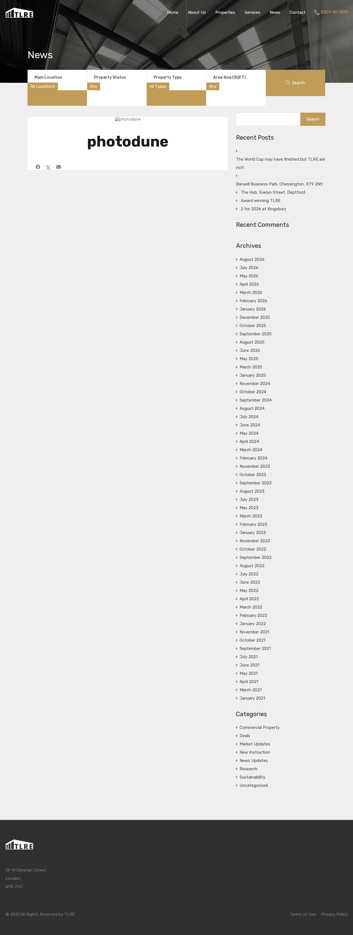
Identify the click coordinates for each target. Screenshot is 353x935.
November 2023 (255, 466)
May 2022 (249, 590)
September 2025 (256, 333)
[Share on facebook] (38, 167)
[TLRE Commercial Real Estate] (19, 15)
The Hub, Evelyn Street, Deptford (273, 192)
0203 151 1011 (334, 12)
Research (248, 768)
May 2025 (249, 358)
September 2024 (256, 400)
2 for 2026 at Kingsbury (263, 208)
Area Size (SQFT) (229, 77)
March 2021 (250, 689)
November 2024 (255, 383)
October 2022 (253, 549)
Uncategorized (254, 785)
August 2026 (252, 259)
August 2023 (252, 491)
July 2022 (249, 574)
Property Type (167, 77)
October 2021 (252, 640)
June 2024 (250, 425)
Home (172, 12)
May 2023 (249, 507)
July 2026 (249, 267)
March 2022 (251, 607)
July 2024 (249, 416)
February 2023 (253, 524)
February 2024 (253, 458)
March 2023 (251, 516)
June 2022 (250, 582)
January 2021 (252, 698)
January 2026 (253, 309)
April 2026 (249, 284)
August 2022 (252, 565)
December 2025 (255, 317)
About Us (197, 12)
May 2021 (249, 673)
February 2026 (253, 300)
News (275, 12)
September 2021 (255, 648)
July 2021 (249, 656)
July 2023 (249, 499)
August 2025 (252, 342)
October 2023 (253, 474)
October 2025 (253, 325)
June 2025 (250, 350)
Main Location (48, 77)
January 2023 (253, 532)
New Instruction (255, 752)
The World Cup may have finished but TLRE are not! (280, 163)
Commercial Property (260, 727)
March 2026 (251, 292)
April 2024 (249, 441)
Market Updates (255, 744)
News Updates (254, 760)
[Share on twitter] (48, 167)
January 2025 (253, 375)
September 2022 (256, 557)
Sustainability (252, 777)
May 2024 (249, 433)
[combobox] (43, 86)
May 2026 (249, 275)
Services (252, 12)
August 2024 (252, 408)
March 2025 (251, 367)
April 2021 (249, 681)
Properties (225, 12)
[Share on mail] (58, 167)
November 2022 (255, 540)
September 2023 (256, 482)
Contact (298, 12)
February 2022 (253, 615)
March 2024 (251, 449)
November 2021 (254, 631)
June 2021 (249, 665)
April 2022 (249, 598)
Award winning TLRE (260, 200)
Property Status (110, 77)
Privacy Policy (334, 914)
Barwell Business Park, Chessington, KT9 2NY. (279, 184)
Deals (245, 735)
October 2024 (253, 391)
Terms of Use (303, 914)
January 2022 (253, 623)
